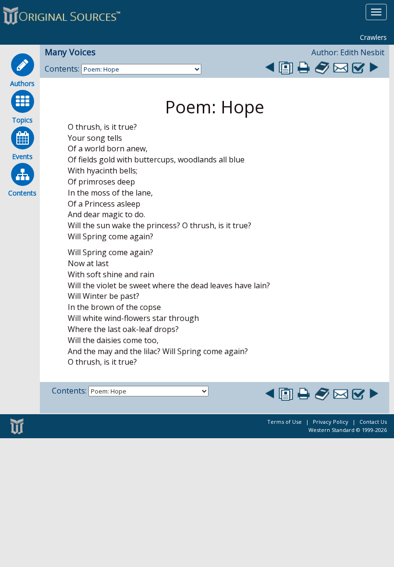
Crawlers (373, 37)
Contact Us (373, 421)
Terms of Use (284, 421)
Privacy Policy (330, 421)
